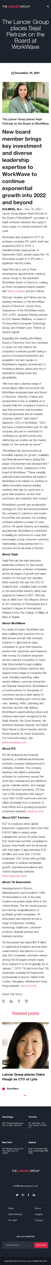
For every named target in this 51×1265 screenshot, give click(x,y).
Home (11, 1209)
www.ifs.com (35, 811)
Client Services (15, 1214)
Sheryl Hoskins (16, 291)
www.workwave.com (14, 742)
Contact (39, 1220)
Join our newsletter (25, 1237)
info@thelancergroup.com (25, 1186)
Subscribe (41, 1245)
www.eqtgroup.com (13, 876)
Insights (38, 1214)
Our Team (12, 1220)
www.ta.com (28, 986)
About (38, 1209)
